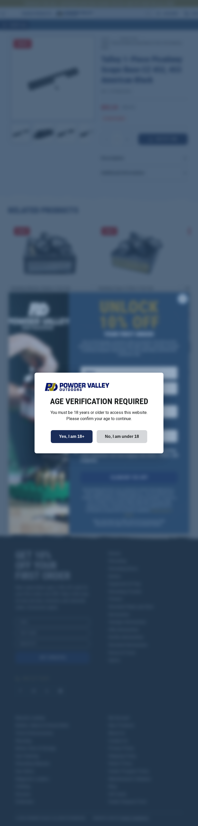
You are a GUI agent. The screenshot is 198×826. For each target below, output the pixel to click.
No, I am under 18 (122, 436)
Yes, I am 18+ (71, 436)
